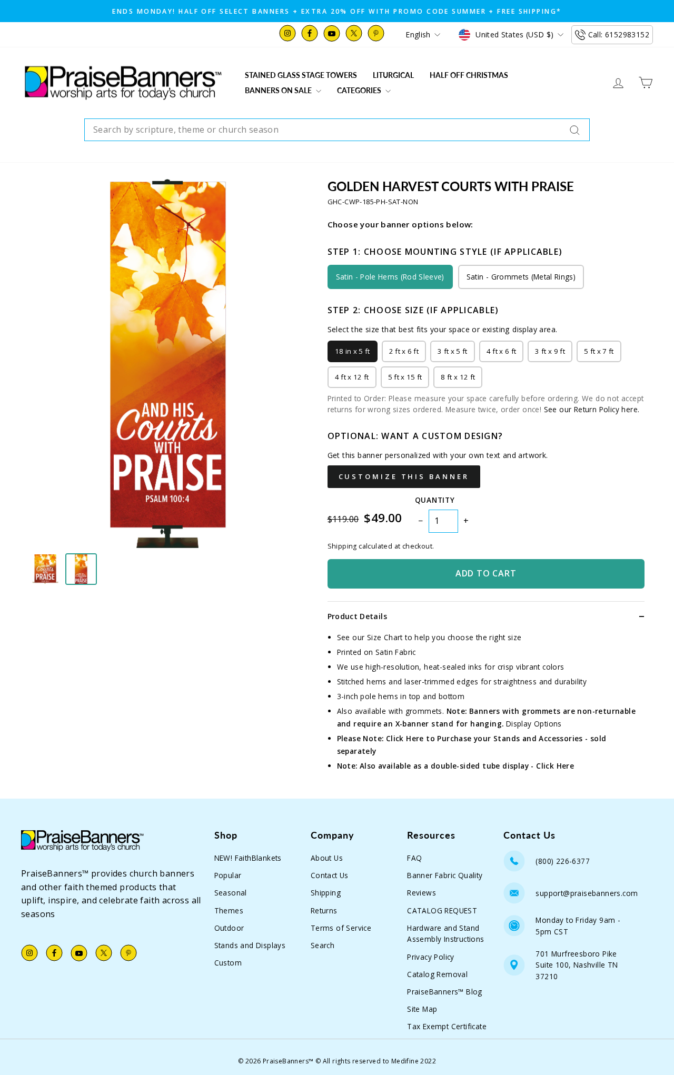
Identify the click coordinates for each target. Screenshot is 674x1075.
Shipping (326, 893)
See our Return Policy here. (592, 409)
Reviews (421, 893)
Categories (360, 90)
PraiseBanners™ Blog (444, 992)
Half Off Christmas (469, 75)
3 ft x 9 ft (550, 351)
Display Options (534, 724)
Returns (324, 910)
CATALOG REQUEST (442, 910)
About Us (327, 858)
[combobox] (337, 130)
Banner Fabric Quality (444, 875)
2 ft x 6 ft (404, 351)
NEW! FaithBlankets (248, 858)
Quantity (434, 500)
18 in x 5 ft (352, 351)
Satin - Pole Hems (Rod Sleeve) (390, 277)
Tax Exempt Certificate (447, 1026)
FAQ (414, 858)
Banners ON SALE (279, 90)
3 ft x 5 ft (453, 351)
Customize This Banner (404, 476)
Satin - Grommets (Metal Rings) (521, 277)
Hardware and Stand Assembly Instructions (445, 933)
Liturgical (393, 75)
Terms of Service (341, 928)
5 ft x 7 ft (599, 351)
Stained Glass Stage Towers (301, 75)
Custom (228, 963)
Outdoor (229, 928)
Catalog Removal (437, 974)
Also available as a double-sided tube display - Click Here (467, 766)
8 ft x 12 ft (458, 377)
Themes (228, 910)
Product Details (357, 616)
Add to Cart (486, 573)
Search (322, 945)
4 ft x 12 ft (352, 377)
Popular (228, 875)
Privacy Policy (430, 957)
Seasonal (230, 893)
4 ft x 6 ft (502, 351)
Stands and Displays (250, 945)
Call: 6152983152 (618, 34)
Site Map (422, 1009)
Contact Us (330, 875)
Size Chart (385, 637)
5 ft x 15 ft (405, 377)
